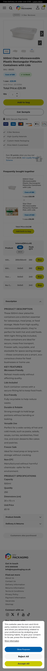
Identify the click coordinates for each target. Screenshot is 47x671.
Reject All (23, 656)
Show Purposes (23, 649)
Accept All (23, 663)
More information (12, 641)
